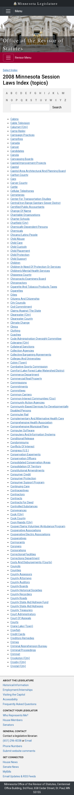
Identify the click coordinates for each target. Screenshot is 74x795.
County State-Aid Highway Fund (29, 602)
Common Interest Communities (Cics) (33, 398)
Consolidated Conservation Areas (30, 462)
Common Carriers (21, 394)
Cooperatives (18, 538)
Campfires (16, 139)
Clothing (15, 330)
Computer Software (22, 430)
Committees (17, 390)
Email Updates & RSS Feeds (19, 776)
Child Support (18, 258)
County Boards (19, 586)
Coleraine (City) (19, 342)
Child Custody (18, 246)
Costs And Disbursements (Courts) (31, 562)
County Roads (18, 598)
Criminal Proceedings (23, 650)
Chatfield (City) (19, 222)
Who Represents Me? (15, 715)
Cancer (14, 147)
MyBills (7, 771)
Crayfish (15, 630)
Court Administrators (23, 614)
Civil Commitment (21, 306)
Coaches (15, 334)
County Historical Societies (26, 590)
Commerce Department (24, 374)
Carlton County (19, 174)
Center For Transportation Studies (30, 198)
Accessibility (10, 699)
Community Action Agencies (27, 402)
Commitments (19, 386)
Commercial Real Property (26, 378)
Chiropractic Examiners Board (28, 278)
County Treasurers (21, 610)
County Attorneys (20, 578)
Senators (8, 724)
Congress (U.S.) (19, 450)
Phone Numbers (12, 746)
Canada (15, 143)
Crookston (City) (20, 658)
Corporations (18, 550)
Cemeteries (17, 194)
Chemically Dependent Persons (29, 226)
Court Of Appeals (20, 618)
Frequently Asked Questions (19, 704)
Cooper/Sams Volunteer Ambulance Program (37, 526)
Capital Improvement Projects (28, 162)
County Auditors (20, 582)
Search (56, 107)
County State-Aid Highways (26, 606)
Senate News (11, 766)
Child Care (16, 242)
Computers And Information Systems (32, 434)
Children (15, 262)
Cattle (14, 186)
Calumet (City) (19, 127)
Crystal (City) (18, 666)
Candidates (17, 150)
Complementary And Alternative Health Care (37, 418)
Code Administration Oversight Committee (35, 338)
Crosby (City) (18, 662)
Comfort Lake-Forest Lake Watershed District (37, 370)
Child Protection (19, 254)
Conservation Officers (23, 458)
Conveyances (18, 510)
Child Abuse (17, 238)
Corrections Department (24, 558)
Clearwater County (21, 318)
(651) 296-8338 (12, 740)
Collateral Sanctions (22, 346)
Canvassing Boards (21, 158)
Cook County (18, 518)
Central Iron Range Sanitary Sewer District (35, 202)
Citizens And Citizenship (24, 298)
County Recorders (21, 594)
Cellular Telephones (22, 190)
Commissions (18, 382)
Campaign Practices (22, 135)
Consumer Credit (20, 474)
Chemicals (16, 230)
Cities (13, 294)
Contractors (17, 494)
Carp (13, 178)
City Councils (18, 302)
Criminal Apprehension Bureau (28, 646)
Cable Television (20, 123)
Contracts (16, 498)
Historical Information (16, 685)
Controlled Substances (24, 506)
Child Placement (20, 250)
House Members (13, 720)
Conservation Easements (25, 454)
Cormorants (17, 542)
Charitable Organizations (25, 214)
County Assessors (21, 574)
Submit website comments (19, 750)
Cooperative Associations (25, 530)
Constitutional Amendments (27, 470)
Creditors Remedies (22, 638)
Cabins (14, 119)
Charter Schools (20, 218)
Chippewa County (20, 274)
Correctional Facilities (23, 554)
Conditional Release (22, 438)
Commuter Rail (19, 414)
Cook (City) (17, 514)
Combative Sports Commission (29, 366)
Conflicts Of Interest (22, 446)
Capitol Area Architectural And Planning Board (38, 170)
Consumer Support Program (27, 482)
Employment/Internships (18, 689)
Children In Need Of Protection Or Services (35, 266)
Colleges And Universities (25, 358)
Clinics (14, 326)
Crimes (14, 642)
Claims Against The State (25, 310)
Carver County (19, 182)
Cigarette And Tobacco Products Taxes (33, 286)
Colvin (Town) (18, 362)
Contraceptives (19, 490)
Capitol (14, 166)
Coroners (15, 546)
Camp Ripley (17, 131)
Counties (15, 570)
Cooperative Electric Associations (30, 534)
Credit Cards (17, 634)
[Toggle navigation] (8, 11)
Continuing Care (20, 486)
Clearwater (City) (20, 314)
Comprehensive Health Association (31, 422)
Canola (14, 154)
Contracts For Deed (21, 502)
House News (10, 762)
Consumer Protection (23, 478)
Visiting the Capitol (14, 694)
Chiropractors (18, 282)
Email (28, 740)
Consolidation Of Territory (25, 466)
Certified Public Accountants (27, 206)
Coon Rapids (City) (21, 522)
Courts (14, 622)
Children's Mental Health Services (30, 270)
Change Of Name (20, 210)
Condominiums (19, 442)
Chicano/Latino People (24, 234)
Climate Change (20, 322)
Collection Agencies (22, 350)
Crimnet (15, 654)
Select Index (10, 70)
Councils (15, 566)
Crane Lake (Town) (21, 626)
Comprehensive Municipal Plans (29, 426)
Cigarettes (16, 290)
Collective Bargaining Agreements (30, 354)
